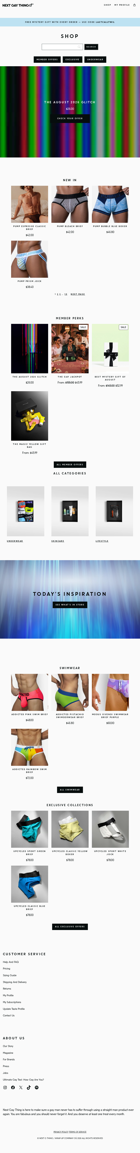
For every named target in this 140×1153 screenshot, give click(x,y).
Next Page (78, 294)
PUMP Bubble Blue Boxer (110, 226)
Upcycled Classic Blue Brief (30, 907)
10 (66, 294)
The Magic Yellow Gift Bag (29, 445)
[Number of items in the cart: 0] (134, 5)
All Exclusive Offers (70, 927)
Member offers (47, 60)
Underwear (95, 60)
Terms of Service (77, 1132)
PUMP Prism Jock (30, 281)
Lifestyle (102, 541)
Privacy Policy (61, 1132)
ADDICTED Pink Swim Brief (29, 714)
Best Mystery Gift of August (110, 378)
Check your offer (70, 119)
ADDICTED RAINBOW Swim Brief (29, 771)
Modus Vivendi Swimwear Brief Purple (110, 716)
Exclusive (72, 60)
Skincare (57, 541)
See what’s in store (70, 605)
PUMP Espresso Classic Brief (29, 228)
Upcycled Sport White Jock (110, 852)
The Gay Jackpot (70, 377)
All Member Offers (70, 465)
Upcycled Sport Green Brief (29, 852)
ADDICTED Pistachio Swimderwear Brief (70, 716)
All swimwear (70, 790)
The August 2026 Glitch (30, 377)
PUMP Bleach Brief (70, 226)
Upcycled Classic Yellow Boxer (70, 852)
